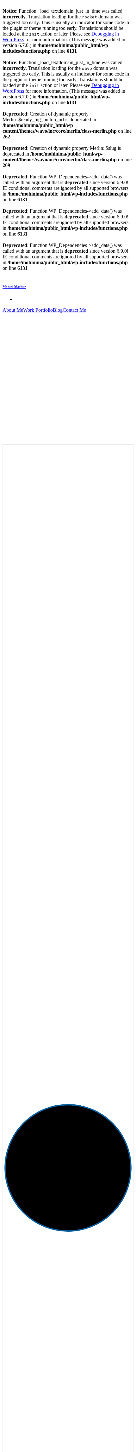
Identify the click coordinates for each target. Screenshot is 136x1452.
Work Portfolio (38, 310)
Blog (58, 310)
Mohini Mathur (14, 287)
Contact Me (74, 310)
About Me (13, 310)
